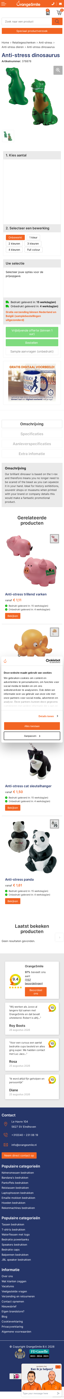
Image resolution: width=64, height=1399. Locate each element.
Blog (4, 1316)
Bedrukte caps (11, 1249)
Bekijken (13, 616)
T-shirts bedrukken (13, 1229)
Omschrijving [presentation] (31, 424)
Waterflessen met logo (16, 1234)
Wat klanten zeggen (14, 1281)
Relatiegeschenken (23, 42)
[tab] (32, 424)
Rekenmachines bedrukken (18, 1208)
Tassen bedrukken (13, 1224)
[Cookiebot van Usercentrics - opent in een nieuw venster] (46, 661)
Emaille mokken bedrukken (18, 1197)
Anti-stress (45, 42)
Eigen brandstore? (13, 1311)
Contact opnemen (13, 1301)
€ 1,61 (13, 885)
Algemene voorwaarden (16, 1331)
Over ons (7, 1276)
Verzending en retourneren (18, 1296)
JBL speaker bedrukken (16, 1259)
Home (5, 42)
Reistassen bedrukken (15, 1187)
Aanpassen (30, 735)
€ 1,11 (13, 600)
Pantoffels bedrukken (15, 1182)
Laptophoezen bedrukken (17, 1192)
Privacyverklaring (12, 1326)
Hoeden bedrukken (13, 1202)
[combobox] (27, 21)
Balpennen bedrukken (15, 1254)
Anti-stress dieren (13, 47)
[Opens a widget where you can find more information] (41, 1380)
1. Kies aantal (16, 155)
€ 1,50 (14, 792)
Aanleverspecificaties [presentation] (32, 444)
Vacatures (8, 1286)
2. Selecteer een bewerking (27, 228)
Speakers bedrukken (14, 1244)
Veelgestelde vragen (14, 1291)
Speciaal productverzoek (32, 31)
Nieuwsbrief (9, 1306)
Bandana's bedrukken (15, 1177)
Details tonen (46, 716)
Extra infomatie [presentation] (32, 454)
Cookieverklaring (12, 1321)
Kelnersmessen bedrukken (18, 1172)
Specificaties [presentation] (32, 434)
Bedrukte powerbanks (15, 1239)
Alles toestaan (32, 726)
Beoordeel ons (36, 991)
